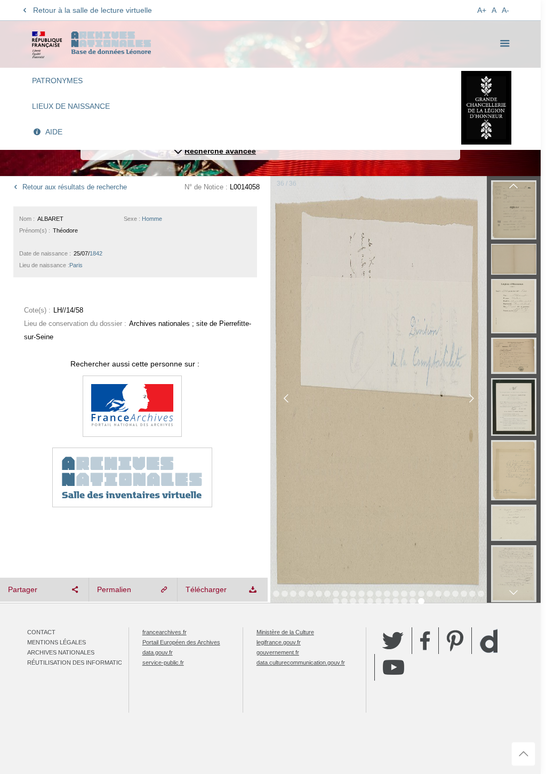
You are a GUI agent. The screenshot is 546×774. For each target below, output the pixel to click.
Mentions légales (56, 642)
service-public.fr (163, 662)
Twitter (393, 640)
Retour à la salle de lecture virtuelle (92, 10)
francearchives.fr (164, 632)
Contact (41, 632)
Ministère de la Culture (285, 632)
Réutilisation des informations (79, 662)
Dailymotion (488, 641)
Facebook (425, 640)
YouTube (393, 667)
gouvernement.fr (277, 652)
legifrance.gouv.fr (278, 642)
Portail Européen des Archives (181, 642)
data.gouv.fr (157, 652)
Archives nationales (60, 652)
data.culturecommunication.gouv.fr (300, 662)
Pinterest (455, 640)
